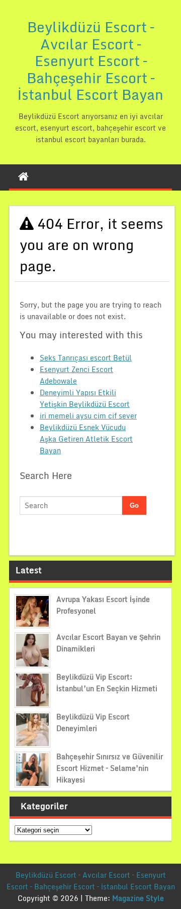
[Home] (23, 176)
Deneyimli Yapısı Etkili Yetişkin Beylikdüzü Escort (85, 398)
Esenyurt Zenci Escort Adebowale (76, 375)
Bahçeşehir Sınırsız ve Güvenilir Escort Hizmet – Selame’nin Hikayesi (109, 768)
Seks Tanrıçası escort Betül (86, 357)
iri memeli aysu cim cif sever (88, 415)
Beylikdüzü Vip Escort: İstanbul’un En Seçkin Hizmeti (106, 682)
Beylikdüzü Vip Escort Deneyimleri (93, 722)
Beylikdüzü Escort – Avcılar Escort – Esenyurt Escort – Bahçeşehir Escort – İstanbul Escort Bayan (90, 60)
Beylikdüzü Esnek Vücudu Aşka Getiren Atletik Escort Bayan (86, 438)
